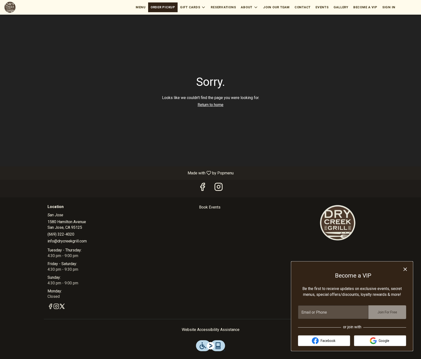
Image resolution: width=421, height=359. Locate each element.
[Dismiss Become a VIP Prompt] (405, 269)
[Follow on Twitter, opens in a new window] (62, 307)
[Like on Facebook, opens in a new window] (202, 188)
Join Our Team (276, 7)
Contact (303, 7)
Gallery (341, 7)
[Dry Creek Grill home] (26, 7)
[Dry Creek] (337, 222)
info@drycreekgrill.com (67, 241)
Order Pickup (163, 7)
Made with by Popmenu (119, 173)
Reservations (223, 7)
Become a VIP (365, 7)
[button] (193, 7)
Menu (141, 7)
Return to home (210, 104)
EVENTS (322, 7)
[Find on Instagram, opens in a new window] (218, 188)
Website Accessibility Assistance (210, 329)
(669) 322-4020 (61, 234)
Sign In (388, 7)
